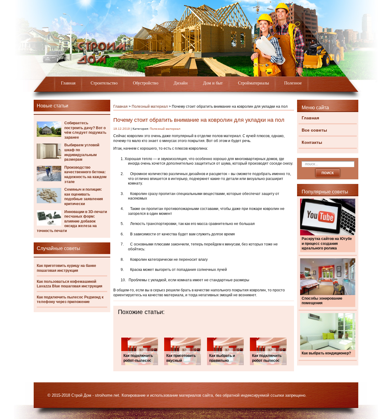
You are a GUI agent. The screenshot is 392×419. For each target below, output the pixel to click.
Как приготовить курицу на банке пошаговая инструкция (66, 268)
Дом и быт (213, 83)
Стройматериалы (253, 83)
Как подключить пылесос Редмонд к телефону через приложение (70, 299)
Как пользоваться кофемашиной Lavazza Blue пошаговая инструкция (69, 284)
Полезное (293, 83)
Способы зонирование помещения (322, 300)
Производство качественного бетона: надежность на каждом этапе (85, 174)
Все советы (314, 130)
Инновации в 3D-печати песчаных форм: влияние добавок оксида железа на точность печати (72, 221)
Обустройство (145, 83)
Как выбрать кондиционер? (326, 353)
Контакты (312, 142)
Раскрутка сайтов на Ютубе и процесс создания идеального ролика (327, 243)
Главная (68, 83)
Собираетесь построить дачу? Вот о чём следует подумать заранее (85, 130)
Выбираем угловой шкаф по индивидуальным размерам (81, 152)
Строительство (104, 83)
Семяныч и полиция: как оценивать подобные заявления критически (83, 196)
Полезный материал (150, 106)
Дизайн (181, 83)
